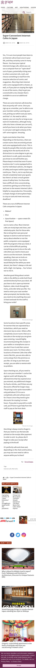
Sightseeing (24, 7)
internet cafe (7, 469)
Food (3, 7)
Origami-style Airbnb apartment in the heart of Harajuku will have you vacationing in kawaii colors (17, 645)
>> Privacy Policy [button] (16, 661)
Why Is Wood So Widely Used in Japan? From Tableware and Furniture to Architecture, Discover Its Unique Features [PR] (18, 574)
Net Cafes (15, 469)
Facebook (12, 535)
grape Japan (7, 3)
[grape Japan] (3, 477)
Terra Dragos (28, 462)
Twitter (18, 535)
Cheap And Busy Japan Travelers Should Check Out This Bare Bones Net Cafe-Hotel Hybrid (16, 501)
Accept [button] (19, 665)
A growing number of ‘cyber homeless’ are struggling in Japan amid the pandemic (6, 501)
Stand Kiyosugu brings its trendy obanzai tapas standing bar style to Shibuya (17, 610)
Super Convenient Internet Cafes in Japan (16, 36)
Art (16, 7)
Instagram (24, 535)
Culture (10, 7)
